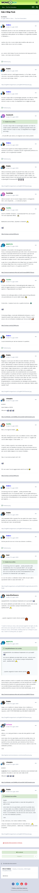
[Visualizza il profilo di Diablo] (3, 70)
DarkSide (9, 193)
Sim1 (7, 555)
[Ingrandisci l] (19, 179)
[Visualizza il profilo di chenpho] (3, 399)
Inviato (12, 27)
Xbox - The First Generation (18, 18)
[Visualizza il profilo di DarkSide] (3, 194)
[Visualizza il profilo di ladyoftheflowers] (3, 596)
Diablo (8, 69)
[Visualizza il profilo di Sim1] (3, 556)
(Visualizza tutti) (6, 870)
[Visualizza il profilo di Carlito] (3, 209)
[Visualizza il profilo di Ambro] (3, 26)
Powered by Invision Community (19, 890)
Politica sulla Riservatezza (19, 888)
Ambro (5, 16)
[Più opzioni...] (36, 26)
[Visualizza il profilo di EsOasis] (3, 725)
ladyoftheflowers (12, 595)
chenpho (9, 398)
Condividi (20, 852)
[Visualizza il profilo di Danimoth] (3, 116)
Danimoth (9, 115)
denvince (5, 876)
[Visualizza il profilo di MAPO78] (3, 245)
